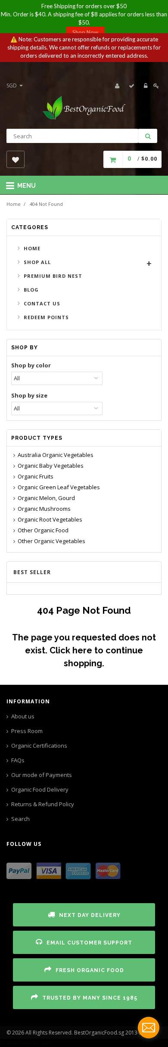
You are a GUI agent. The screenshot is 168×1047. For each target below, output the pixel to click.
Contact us (42, 303)
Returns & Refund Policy (42, 804)
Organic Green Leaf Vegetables (59, 487)
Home (13, 204)
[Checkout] (132, 86)
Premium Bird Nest (53, 276)
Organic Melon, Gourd (46, 498)
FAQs (18, 760)
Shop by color (31, 365)
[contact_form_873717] (148, 1027)
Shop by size (29, 395)
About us (22, 716)
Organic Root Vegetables (50, 519)
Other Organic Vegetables (51, 541)
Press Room (27, 731)
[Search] (147, 136)
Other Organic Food (43, 530)
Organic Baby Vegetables (51, 465)
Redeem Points (46, 317)
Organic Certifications (39, 745)
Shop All (37, 262)
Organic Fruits (35, 476)
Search (20, 819)
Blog (31, 289)
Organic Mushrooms (44, 509)
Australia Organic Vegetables (55, 455)
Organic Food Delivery (39, 789)
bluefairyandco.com (26, 1043)
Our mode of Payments (41, 775)
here (82, 650)
